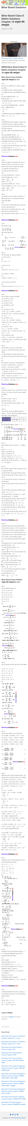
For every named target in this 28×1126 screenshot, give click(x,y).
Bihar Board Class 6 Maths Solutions (12, 58)
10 (24, 1)
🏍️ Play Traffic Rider (23, 4)
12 (7, 4)
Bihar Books (10, 4)
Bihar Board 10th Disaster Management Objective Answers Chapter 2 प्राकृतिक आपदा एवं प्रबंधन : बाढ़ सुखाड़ (13, 1083)
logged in (12, 1017)
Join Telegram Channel (16, 4)
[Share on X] (1, 564)
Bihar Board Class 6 (11, 1)
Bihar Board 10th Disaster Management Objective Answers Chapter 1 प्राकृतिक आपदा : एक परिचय (13, 1091)
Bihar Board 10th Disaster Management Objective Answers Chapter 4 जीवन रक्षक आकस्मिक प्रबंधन (13, 1068)
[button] (14, 2)
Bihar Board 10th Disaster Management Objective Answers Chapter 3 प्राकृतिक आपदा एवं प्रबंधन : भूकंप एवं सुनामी (13, 1076)
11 (3, 4)
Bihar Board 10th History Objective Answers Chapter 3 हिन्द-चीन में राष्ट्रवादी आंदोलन (12, 1060)
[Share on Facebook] (1, 561)
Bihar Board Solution (20, 1118)
